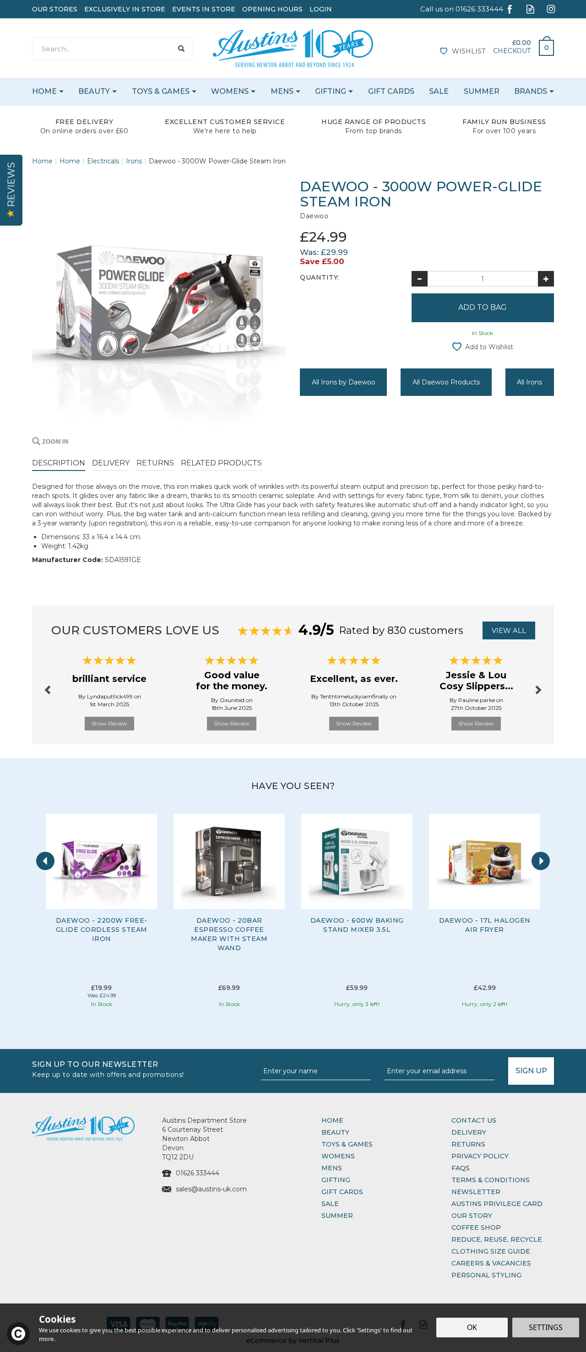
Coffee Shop (476, 1227)
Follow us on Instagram (551, 9)
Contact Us (473, 1120)
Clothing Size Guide (490, 1251)
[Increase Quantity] (546, 279)
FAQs (460, 1168)
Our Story (471, 1215)
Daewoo (314, 216)
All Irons (529, 382)
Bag (543, 45)
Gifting (335, 1180)
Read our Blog (530, 9)
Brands (530, 91)
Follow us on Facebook (509, 9)
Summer (337, 1215)
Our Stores (54, 9)
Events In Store (203, 9)
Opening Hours (272, 9)
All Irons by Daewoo (343, 382)
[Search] (181, 48)
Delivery (111, 463)
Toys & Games (347, 1144)
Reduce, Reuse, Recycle (496, 1239)
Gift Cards (342, 1192)
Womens (338, 1156)
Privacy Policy (480, 1156)
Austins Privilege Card (497, 1204)
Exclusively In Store (124, 9)
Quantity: (319, 277)
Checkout (512, 51)
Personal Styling (486, 1275)
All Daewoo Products (446, 382)
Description (58, 463)
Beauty (335, 1132)
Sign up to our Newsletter (108, 1068)
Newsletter (475, 1192)
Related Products (221, 463)
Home (332, 1120)
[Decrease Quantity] (420, 279)
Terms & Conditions (490, 1180)
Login (320, 9)
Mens (331, 1168)
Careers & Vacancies (491, 1263)
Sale (330, 1204)
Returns (155, 463)
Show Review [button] (109, 723)
